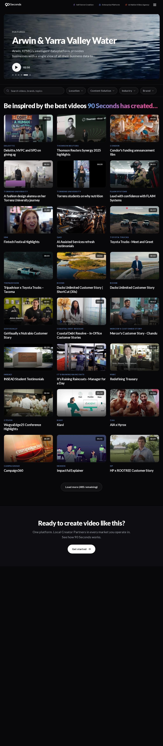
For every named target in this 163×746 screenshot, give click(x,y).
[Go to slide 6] (30, 74)
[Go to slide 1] (13, 74)
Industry (127, 90)
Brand (146, 90)
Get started (79, 548)
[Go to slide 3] (18, 74)
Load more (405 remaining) (81, 486)
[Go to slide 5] (26, 74)
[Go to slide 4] (21, 74)
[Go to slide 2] (16, 74)
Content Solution (100, 90)
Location (74, 90)
